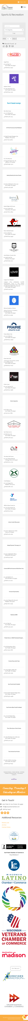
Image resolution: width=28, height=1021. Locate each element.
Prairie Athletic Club (8, 334)
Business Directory (7, 772)
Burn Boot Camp (7, 111)
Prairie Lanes (7, 384)
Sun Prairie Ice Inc (8, 432)
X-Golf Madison (7, 480)
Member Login (5, 822)
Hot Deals (22, 772)
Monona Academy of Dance (10, 308)
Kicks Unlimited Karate (8, 230)
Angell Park (6, 62)
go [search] (14, 33)
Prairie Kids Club (7, 358)
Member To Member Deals (10, 773)
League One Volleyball (8, 279)
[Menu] (22, 2)
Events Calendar (15, 772)
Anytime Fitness (7, 86)
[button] (3, 43)
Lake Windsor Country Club (10, 255)
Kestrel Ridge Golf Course (9, 206)
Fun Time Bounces (8, 158)
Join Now (4, 824)
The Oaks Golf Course (8, 456)
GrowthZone (17, 1018)
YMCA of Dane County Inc (9, 505)
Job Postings (20, 773)
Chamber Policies (6, 827)
